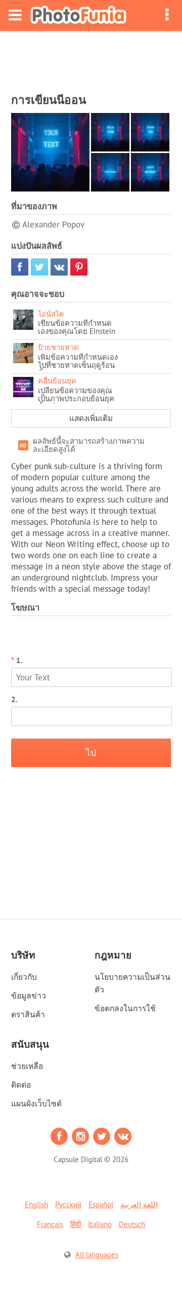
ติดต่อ (21, 1085)
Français (50, 1224)
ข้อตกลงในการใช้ (125, 1008)
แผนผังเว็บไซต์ (36, 1103)
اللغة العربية (139, 1204)
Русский (68, 1204)
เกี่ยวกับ (24, 977)
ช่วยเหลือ (27, 1066)
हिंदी (75, 1224)
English (36, 1204)
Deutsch (132, 1224)
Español (100, 1204)
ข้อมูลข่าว (28, 995)
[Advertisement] (91, 58)
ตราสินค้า (28, 1014)
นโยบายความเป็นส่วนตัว (132, 983)
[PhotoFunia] (78, 15)
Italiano (100, 1224)
